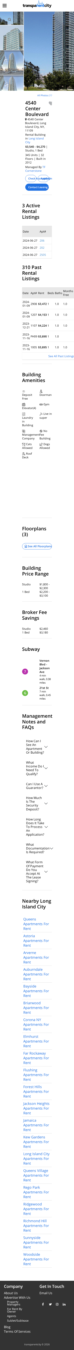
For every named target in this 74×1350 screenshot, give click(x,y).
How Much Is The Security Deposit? (34, 803)
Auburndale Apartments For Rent (36, 974)
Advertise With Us (17, 1297)
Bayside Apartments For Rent (36, 991)
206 (42, 240)
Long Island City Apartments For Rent (36, 1158)
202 (42, 247)
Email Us (45, 1293)
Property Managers (13, 1303)
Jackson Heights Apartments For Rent (36, 1108)
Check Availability (32, 178)
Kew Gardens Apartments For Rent (36, 1142)
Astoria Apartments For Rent (36, 940)
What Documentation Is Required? (38, 848)
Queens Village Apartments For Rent (36, 1175)
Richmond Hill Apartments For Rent (36, 1225)
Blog (7, 1327)
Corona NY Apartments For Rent (36, 1024)
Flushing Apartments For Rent (36, 1075)
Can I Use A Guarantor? (34, 786)
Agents (11, 1316)
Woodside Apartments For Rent (36, 1259)
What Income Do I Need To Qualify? (35, 768)
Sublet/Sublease (18, 1320)
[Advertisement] (33, 118)
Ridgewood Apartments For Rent (36, 1209)
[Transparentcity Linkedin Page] (63, 1304)
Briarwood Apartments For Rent (36, 1008)
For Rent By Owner (14, 1310)
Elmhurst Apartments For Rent (36, 1041)
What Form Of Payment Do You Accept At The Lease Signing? (34, 871)
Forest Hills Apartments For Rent (36, 1091)
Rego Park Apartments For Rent (36, 1192)
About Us (11, 1293)
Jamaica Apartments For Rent (36, 1125)
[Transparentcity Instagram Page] (56, 1304)
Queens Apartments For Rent (36, 924)
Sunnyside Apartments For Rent (36, 1242)
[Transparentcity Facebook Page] (42, 1304)
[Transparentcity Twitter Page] (49, 1304)
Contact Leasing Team (38, 187)
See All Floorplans (39, 546)
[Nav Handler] (5, 6)
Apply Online (45, 178)
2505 (43, 255)
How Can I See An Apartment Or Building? (35, 747)
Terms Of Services (17, 1331)
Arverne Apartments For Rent (36, 957)
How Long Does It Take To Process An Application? (35, 827)
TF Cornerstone (35, 169)
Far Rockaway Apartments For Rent (36, 1058)
